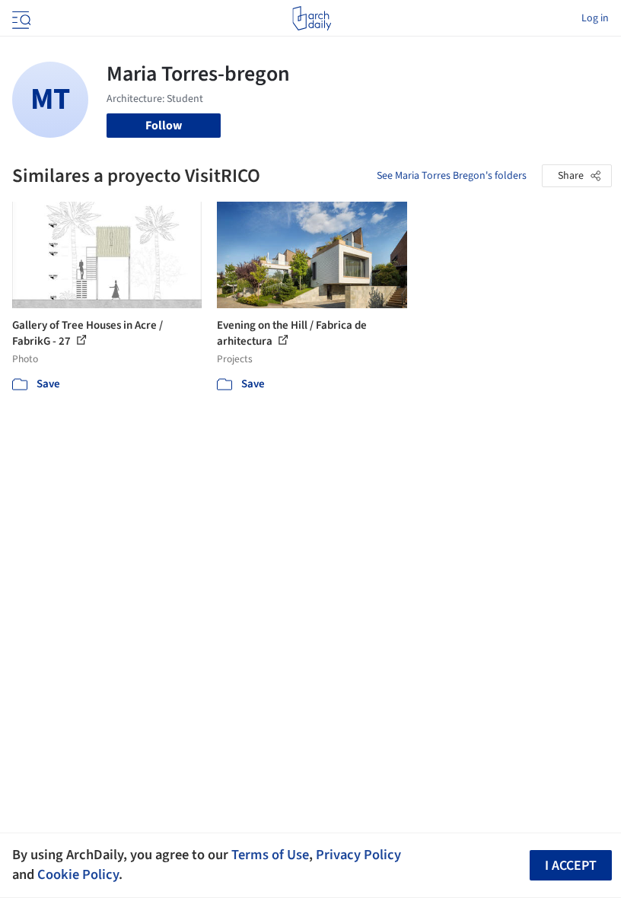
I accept (571, 865)
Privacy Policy (358, 855)
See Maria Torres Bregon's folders (452, 175)
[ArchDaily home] (311, 18)
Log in (595, 18)
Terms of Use (270, 855)
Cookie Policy (78, 874)
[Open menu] (19, 18)
